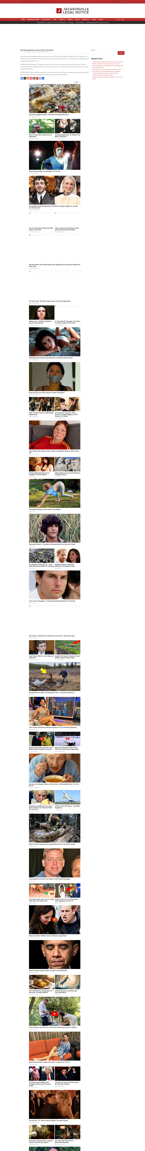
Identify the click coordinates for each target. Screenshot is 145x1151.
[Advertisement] (72, 35)
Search (93, 50)
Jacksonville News (43, 52)
